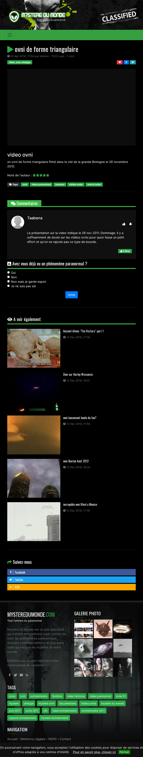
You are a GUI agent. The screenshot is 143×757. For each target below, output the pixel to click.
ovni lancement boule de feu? (79, 418)
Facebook (19, 572)
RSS (17, 587)
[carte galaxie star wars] (103, 648)
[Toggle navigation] (9, 35)
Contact (65, 739)
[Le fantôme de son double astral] (122, 667)
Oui (13, 273)
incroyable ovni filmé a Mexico (80, 504)
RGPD (52, 739)
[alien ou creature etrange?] (84, 667)
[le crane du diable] (103, 628)
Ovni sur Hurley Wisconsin (78, 374)
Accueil (12, 739)
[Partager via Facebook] (127, 62)
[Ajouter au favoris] (120, 62)
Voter (71, 295)
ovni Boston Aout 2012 (76, 461)
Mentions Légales (33, 739)
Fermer (124, 752)
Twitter (18, 580)
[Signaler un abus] (130, 224)
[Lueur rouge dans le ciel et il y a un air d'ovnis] (122, 628)
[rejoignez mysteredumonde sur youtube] (84, 628)
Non (14, 277)
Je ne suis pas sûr (23, 286)
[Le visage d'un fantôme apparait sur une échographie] (103, 667)
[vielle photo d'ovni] (122, 648)
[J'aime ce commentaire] (123, 224)
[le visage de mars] (84, 648)
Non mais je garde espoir (28, 281)
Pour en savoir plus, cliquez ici (94, 752)
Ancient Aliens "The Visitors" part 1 (83, 331)
